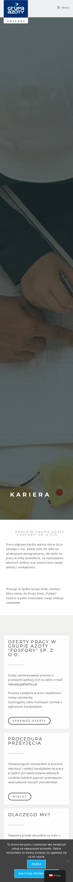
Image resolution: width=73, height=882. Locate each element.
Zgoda (36, 864)
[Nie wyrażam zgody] (68, 861)
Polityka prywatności (36, 873)
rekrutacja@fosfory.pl (22, 684)
